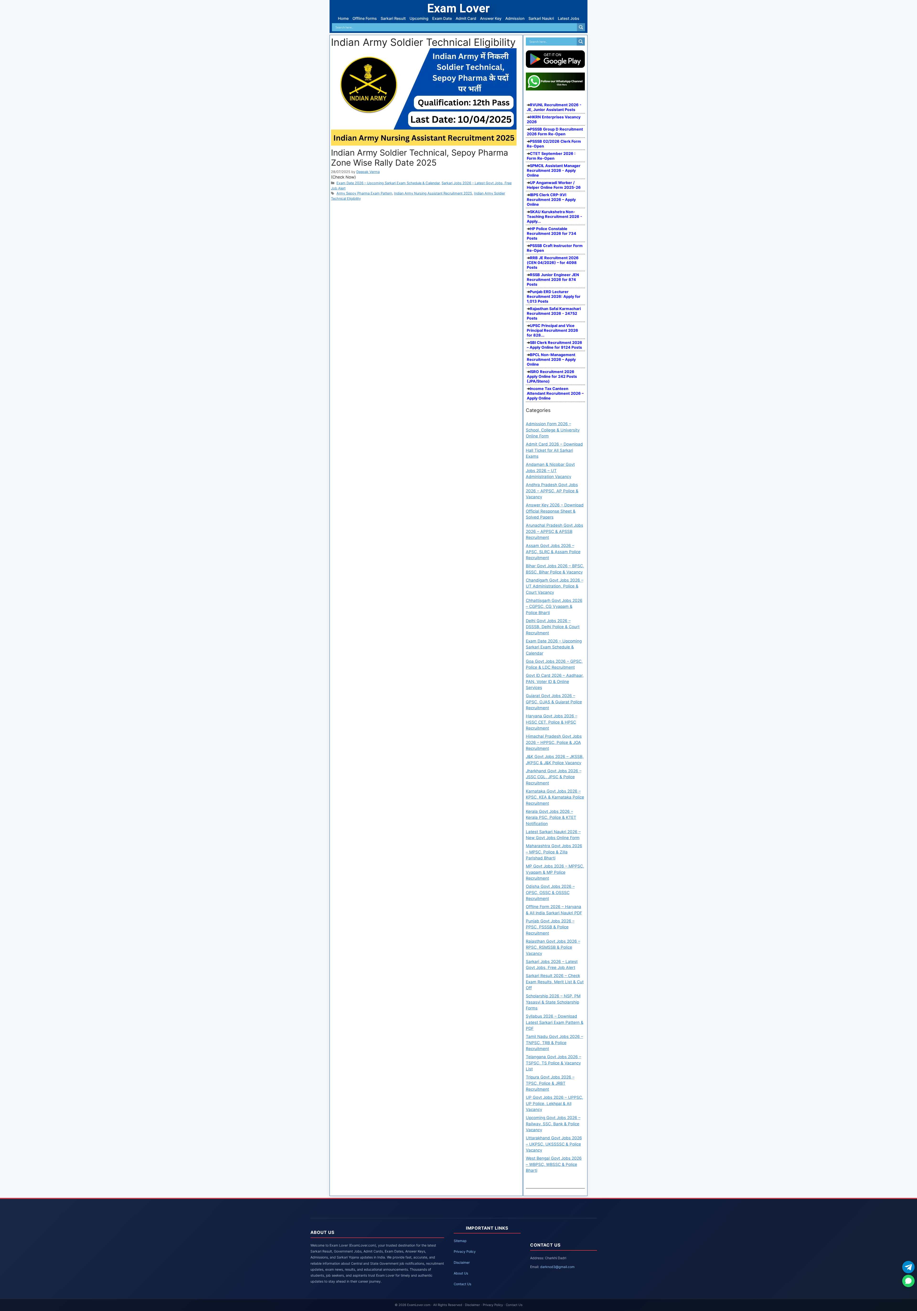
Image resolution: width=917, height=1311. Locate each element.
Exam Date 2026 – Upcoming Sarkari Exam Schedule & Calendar (388, 183)
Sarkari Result (393, 18)
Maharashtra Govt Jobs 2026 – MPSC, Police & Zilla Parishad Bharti (554, 851)
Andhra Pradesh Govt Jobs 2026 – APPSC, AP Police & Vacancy (552, 490)
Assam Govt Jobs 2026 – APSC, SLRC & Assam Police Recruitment (553, 551)
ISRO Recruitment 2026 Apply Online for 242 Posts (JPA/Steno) (552, 376)
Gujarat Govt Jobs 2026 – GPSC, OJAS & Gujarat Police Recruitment (554, 701)
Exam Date (442, 18)
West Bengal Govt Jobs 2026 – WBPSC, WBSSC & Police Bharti (554, 1164)
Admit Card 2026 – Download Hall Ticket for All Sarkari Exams (554, 450)
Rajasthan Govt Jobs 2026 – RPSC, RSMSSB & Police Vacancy (553, 947)
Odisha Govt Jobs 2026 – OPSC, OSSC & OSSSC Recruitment (550, 892)
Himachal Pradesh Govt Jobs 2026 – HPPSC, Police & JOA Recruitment (554, 742)
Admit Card (466, 18)
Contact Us (462, 1284)
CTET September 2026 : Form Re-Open (551, 156)
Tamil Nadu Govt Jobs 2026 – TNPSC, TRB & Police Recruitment (554, 1042)
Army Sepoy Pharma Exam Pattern (364, 193)
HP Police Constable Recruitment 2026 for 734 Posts (551, 233)
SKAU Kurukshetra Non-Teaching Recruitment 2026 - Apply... (554, 216)
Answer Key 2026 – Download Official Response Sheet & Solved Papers (555, 511)
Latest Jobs (568, 18)
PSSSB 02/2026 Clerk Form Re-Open (554, 143)
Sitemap (460, 1241)
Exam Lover (458, 8)
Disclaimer (462, 1262)
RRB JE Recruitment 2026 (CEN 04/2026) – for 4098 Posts (553, 262)
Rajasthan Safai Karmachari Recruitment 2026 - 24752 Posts (554, 313)
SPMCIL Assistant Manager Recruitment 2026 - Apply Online (554, 170)
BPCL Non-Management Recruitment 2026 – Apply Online (551, 359)
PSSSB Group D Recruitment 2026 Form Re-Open (555, 131)
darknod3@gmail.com (557, 1267)
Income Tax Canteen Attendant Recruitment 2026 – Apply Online (555, 393)
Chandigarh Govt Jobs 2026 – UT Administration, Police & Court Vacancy (554, 586)
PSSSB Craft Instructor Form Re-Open (555, 248)
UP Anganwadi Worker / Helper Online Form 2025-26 (554, 185)
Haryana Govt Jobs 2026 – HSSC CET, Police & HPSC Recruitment (551, 722)
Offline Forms (364, 18)
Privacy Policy (465, 1251)
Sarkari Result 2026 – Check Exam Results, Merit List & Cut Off (555, 981)
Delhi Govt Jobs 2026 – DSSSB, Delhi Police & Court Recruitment (553, 626)
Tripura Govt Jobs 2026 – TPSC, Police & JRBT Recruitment (550, 1083)
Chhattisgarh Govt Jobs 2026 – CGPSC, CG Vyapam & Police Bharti (554, 606)
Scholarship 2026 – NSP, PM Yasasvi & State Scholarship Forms (553, 1002)
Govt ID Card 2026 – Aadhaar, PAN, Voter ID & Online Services (555, 681)
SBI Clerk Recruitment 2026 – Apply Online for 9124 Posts (554, 345)
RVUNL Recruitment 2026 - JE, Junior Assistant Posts (554, 107)
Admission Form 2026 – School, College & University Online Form (553, 429)
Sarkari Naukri (541, 18)
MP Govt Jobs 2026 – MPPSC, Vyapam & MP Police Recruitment (555, 872)
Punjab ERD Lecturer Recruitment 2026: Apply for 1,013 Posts (554, 296)
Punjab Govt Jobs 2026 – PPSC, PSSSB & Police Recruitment (550, 927)
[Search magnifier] (581, 27)
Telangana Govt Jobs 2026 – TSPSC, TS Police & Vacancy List (553, 1062)
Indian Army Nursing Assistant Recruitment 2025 (433, 193)
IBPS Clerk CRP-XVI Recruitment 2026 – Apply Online (551, 199)
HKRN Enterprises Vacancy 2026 (554, 119)
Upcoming (419, 18)
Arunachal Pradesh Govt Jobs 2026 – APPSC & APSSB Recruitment (554, 531)
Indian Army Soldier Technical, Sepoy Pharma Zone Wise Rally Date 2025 (419, 157)
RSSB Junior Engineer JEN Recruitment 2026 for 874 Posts (553, 279)
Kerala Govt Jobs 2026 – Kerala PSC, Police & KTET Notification (551, 817)
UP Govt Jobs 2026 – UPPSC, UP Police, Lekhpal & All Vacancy (554, 1103)
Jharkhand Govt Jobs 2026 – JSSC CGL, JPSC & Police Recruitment (553, 777)
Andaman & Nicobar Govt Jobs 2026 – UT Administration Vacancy (550, 470)
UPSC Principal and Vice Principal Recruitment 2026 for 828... (552, 330)
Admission (515, 18)
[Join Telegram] (908, 1267)
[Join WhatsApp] (908, 1281)
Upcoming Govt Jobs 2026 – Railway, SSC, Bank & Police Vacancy (553, 1123)
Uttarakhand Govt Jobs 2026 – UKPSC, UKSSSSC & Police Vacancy (554, 1144)
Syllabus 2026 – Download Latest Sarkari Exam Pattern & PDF (554, 1022)
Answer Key (490, 18)
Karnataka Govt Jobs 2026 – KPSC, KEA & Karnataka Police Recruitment (555, 797)
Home (343, 18)
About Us (461, 1273)
